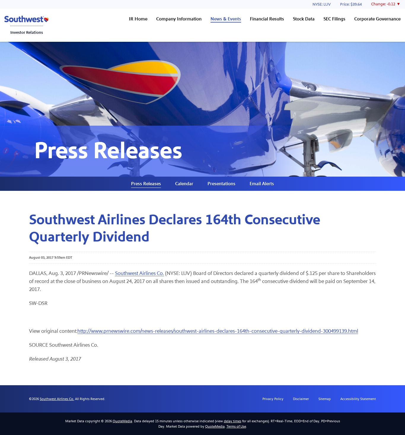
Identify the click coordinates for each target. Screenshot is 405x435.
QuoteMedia (122, 421)
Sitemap (324, 399)
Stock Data (304, 19)
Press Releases (146, 183)
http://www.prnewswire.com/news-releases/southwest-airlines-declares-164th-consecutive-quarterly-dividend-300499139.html (217, 331)
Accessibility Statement (358, 399)
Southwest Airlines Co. (139, 273)
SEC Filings (334, 19)
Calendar (184, 183)
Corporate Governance (377, 19)
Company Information (179, 19)
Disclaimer (301, 399)
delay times (232, 421)
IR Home (138, 19)
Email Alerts (262, 183)
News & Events (226, 19)
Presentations (221, 183)
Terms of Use (236, 426)
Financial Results (267, 19)
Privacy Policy (272, 399)
